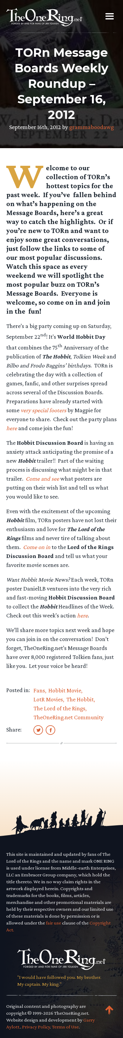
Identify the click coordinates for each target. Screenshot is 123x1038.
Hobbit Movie (64, 690)
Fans (39, 690)
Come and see (42, 478)
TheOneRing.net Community (68, 717)
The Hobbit (80, 699)
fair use (53, 923)
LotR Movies (48, 699)
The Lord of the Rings (59, 708)
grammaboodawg (91, 127)
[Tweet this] (38, 729)
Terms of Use (65, 1027)
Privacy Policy (36, 1027)
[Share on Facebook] (50, 729)
